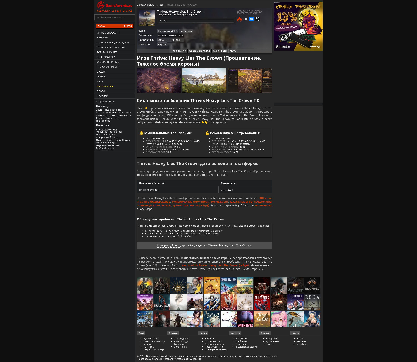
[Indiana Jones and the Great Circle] (212, 285)
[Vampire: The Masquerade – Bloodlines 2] (162, 302)
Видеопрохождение (246, 346)
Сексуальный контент (108, 137)
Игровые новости (108, 32)
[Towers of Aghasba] (295, 319)
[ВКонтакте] (251, 19)
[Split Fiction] (229, 285)
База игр (102, 37)
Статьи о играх (213, 341)
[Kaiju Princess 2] (279, 319)
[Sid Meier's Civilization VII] (245, 302)
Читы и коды (181, 341)
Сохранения (181, 346)
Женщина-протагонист (109, 131)
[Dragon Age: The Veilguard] (145, 302)
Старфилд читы (105, 101)
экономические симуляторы (190, 201)
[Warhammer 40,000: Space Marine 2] (212, 302)
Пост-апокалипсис (106, 134)
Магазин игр (105, 86)
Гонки (117, 118)
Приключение (113, 109)
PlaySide (162, 44)
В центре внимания (216, 349)
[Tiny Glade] (262, 319)
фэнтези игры (162, 205)
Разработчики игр (153, 349)
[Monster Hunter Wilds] (145, 319)
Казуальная (186, 30)
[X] (257, 19)
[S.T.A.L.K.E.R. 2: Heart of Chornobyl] (145, 285)
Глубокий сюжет (105, 148)
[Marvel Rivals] (229, 319)
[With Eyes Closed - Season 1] (245, 319)
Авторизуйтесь (168, 245)
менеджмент (219, 201)
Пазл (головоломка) (120, 115)
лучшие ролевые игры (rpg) (191, 205)
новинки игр (263, 205)
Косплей (102, 96)
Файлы (101, 76)
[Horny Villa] (195, 319)
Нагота (126, 140)
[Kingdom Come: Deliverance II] (178, 285)
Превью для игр (214, 346)
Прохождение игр (108, 66)
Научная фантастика (107, 145)
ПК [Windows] (165, 35)
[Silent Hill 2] (178, 302)
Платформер (103, 120)
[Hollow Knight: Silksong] (229, 302)
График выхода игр (154, 341)
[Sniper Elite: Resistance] (195, 302)
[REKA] (312, 302)
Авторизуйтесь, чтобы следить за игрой (249, 12)
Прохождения (181, 338)
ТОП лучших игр (107, 52)
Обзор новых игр (214, 344)
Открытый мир (104, 140)
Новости (209, 338)
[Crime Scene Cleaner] (195, 285)
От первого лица (105, 142)
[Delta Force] (279, 285)
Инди (118, 140)
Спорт (99, 118)
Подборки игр (106, 57)
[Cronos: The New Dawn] (162, 319)
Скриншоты (220, 50)
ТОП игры (265, 198)
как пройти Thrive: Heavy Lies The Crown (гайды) (215, 265)
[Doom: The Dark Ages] (279, 302)
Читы (100, 81)
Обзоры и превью (108, 61)
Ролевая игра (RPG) (120, 112)
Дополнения (273, 341)
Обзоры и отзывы (199, 50)
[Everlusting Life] (312, 319)
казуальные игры (241, 201)
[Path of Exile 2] (262, 285)
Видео (101, 71)
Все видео (241, 338)
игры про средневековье (153, 201)
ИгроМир (302, 344)
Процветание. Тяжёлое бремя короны (177, 14)
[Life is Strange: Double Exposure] (295, 302)
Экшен (99, 109)
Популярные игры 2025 (111, 47)
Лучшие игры (151, 338)
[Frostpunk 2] (312, 285)
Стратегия (102, 112)
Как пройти (179, 50)
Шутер (108, 118)
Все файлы (272, 338)
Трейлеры (241, 341)
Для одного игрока (106, 128)
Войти (115, 26)
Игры (160, 4)
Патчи (269, 344)
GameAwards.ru (145, 4)
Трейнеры (180, 344)
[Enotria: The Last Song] (178, 319)
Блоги (101, 91)
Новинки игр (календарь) (113, 42)
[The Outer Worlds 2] (212, 319)
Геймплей (240, 344)
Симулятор (102, 115)
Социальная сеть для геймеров (114, 10)
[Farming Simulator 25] (245, 285)
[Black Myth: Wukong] (162, 285)
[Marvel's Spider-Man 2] (262, 302)
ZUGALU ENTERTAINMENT (171, 39)
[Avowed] (295, 285)
